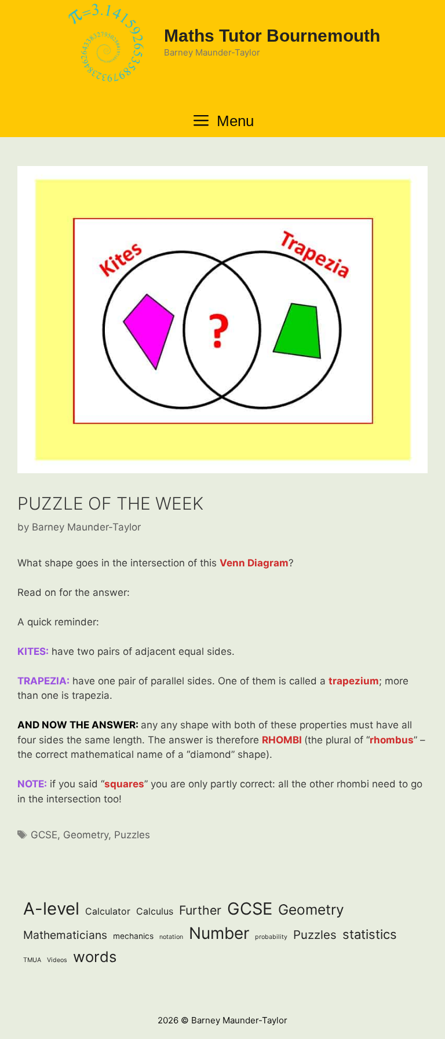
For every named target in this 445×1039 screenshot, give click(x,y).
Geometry (85, 835)
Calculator (107, 911)
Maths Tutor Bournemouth (272, 35)
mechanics (133, 936)
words (94, 957)
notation (171, 937)
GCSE (44, 835)
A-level (51, 908)
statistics (369, 934)
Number (219, 933)
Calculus (154, 911)
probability (271, 937)
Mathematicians (65, 935)
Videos (57, 960)
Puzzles (132, 835)
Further (200, 910)
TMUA (32, 960)
